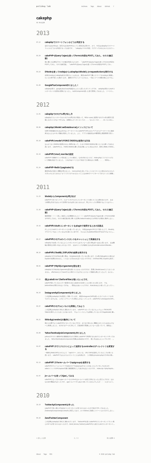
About (99, 6)
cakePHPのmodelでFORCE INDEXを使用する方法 (67, 140)
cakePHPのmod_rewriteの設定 (59, 154)
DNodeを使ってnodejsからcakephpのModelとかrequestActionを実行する (79, 71)
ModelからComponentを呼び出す (60, 196)
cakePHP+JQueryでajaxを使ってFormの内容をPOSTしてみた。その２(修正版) (79, 211)
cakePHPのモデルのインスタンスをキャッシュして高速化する (72, 239)
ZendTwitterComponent (56, 418)
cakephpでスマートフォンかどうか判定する (64, 42)
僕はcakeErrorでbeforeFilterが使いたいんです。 (67, 279)
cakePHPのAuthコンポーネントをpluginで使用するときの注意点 (74, 225)
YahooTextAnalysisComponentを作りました (65, 332)
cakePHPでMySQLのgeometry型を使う (63, 266)
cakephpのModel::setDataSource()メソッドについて (69, 127)
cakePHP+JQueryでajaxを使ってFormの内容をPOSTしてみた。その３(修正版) (79, 57)
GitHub (107, 6)
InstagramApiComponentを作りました (63, 292)
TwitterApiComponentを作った (59, 404)
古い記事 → (111, 438)
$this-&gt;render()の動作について (60, 319)
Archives (84, 6)
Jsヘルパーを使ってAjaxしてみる (59, 375)
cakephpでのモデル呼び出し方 (59, 114)
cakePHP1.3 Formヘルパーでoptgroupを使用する (67, 362)
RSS (51, 454)
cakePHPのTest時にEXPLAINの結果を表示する (66, 252)
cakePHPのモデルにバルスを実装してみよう (65, 306)
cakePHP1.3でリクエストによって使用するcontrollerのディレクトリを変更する (80, 347)
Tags (92, 6)
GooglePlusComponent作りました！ (62, 85)
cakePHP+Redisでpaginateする (59, 167)
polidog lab (43, 6)
